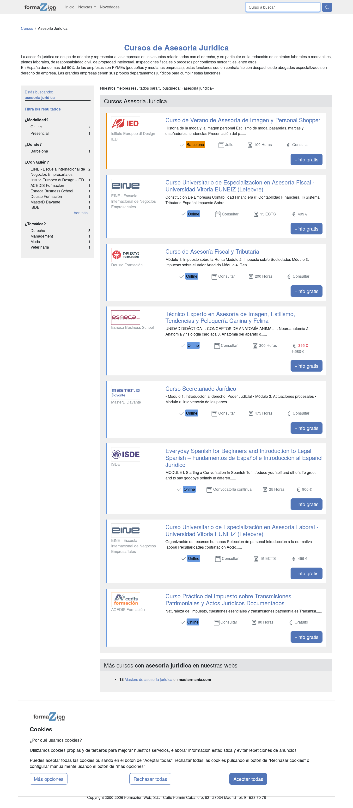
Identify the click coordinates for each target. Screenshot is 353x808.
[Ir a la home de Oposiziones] (40, 7)
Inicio (69, 7)
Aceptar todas (248, 778)
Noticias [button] (85, 7)
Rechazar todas (150, 778)
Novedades (110, 7)
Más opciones (48, 778)
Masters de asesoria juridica (148, 679)
